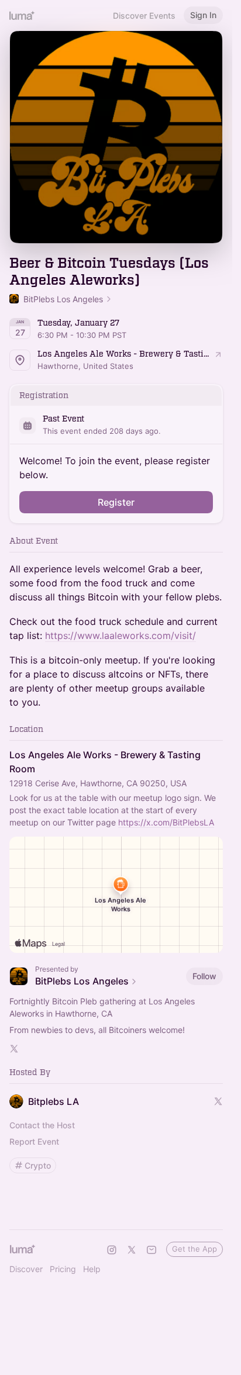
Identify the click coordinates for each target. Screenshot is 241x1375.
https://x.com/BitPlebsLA (166, 822)
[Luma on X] (132, 1250)
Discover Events (144, 15)
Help (92, 1269)
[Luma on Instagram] (112, 1250)
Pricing (63, 1269)
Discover (26, 1269)
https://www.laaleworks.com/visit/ (120, 635)
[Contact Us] (151, 1250)
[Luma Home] (22, 15)
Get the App (194, 1248)
